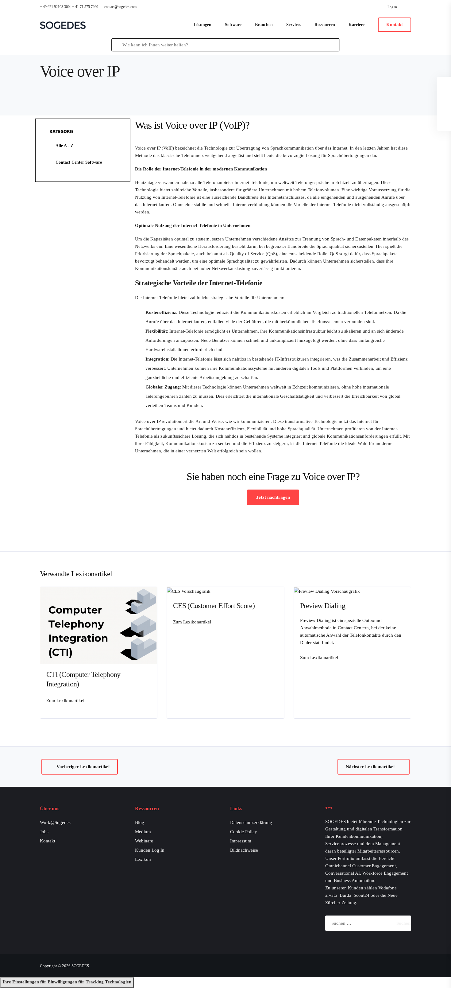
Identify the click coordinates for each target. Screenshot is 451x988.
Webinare (144, 840)
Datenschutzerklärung (251, 822)
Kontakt (47, 840)
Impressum (240, 840)
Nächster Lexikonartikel (370, 766)
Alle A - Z (64, 145)
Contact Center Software (79, 162)
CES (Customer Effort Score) (214, 606)
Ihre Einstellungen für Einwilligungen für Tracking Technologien (66, 981)
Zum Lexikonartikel (65, 700)
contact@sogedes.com (120, 7)
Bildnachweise (244, 850)
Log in (392, 7)
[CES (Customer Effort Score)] (188, 590)
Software (233, 24)
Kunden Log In (149, 850)
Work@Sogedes (55, 822)
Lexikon (143, 859)
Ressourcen (324, 24)
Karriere (356, 24)
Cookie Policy (243, 831)
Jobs (44, 831)
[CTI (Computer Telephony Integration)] (101, 625)
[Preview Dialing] (327, 590)
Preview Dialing (322, 606)
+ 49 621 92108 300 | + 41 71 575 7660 (69, 7)
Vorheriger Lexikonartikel (83, 766)
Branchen (264, 24)
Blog (139, 822)
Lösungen (202, 24)
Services (293, 24)
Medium (143, 831)
